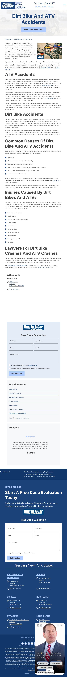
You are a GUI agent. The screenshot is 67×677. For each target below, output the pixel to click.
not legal (56, 180)
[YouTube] (32, 643)
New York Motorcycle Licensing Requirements (38, 472)
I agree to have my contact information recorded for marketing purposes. (30, 368)
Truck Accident (13, 405)
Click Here (27, 673)
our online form (45, 68)
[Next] (56, 446)
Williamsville (15, 576)
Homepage (8, 39)
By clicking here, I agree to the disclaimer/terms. (22, 553)
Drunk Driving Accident (16, 409)
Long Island (43, 616)
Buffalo (11, 597)
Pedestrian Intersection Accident (19, 418)
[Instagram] (29, 643)
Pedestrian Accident (15, 393)
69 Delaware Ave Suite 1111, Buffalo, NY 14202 (15, 602)
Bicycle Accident (14, 401)
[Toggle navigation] (64, 5)
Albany (40, 574)
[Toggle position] (58, 625)
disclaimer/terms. (32, 365)
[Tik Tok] (26, 643)
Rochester (42, 597)
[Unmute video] (38, 625)
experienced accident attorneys (17, 265)
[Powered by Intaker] (53, 673)
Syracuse (12, 616)
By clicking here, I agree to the (24, 365)
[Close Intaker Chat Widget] (61, 625)
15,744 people (49, 98)
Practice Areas (23, 637)
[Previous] (10, 446)
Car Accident (13, 389)
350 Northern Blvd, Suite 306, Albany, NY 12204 (45, 580)
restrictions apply (47, 85)
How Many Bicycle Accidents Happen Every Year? (39, 476)
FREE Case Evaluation (33, 29)
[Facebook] (22, 643)
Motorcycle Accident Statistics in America (38, 474)
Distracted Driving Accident (17, 413)
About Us (30, 637)
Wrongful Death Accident (16, 397)
